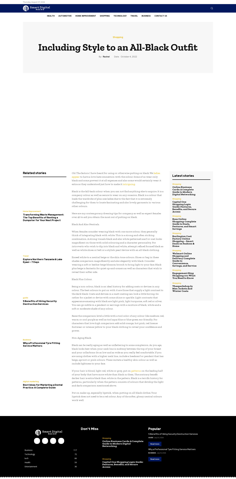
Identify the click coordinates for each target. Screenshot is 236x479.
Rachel (106, 56)
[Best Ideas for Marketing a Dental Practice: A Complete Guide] (44, 364)
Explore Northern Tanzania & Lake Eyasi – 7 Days (42, 261)
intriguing (129, 184)
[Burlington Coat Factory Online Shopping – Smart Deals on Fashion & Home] (204, 238)
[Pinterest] (53, 441)
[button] (212, 8)
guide (25, 298)
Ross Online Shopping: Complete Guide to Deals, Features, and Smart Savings (184, 224)
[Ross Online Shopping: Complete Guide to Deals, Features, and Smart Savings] (204, 221)
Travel (26, 256)
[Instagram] (45, 441)
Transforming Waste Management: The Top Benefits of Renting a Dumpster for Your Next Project (43, 217)
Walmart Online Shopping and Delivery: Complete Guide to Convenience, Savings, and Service (184, 259)
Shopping (118, 37)
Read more (154, 444)
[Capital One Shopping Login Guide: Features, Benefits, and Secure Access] (204, 203)
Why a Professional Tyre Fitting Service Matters (41, 344)
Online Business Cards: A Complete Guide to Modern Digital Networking (183, 191)
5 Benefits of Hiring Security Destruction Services (40, 302)
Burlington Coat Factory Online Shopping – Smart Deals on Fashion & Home (183, 241)
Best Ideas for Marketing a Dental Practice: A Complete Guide (43, 386)
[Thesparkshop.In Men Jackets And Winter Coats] (204, 287)
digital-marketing (31, 381)
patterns (136, 370)
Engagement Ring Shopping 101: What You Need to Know (183, 276)
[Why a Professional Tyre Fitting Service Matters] (44, 323)
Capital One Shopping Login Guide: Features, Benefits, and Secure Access (184, 206)
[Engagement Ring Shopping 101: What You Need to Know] (204, 274)
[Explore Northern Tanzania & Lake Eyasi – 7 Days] (44, 239)
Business (27, 340)
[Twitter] (61, 441)
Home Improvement (32, 211)
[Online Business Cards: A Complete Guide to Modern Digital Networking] (204, 189)
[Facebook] (37, 441)
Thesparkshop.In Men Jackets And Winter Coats (182, 289)
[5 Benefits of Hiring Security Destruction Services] (44, 281)
